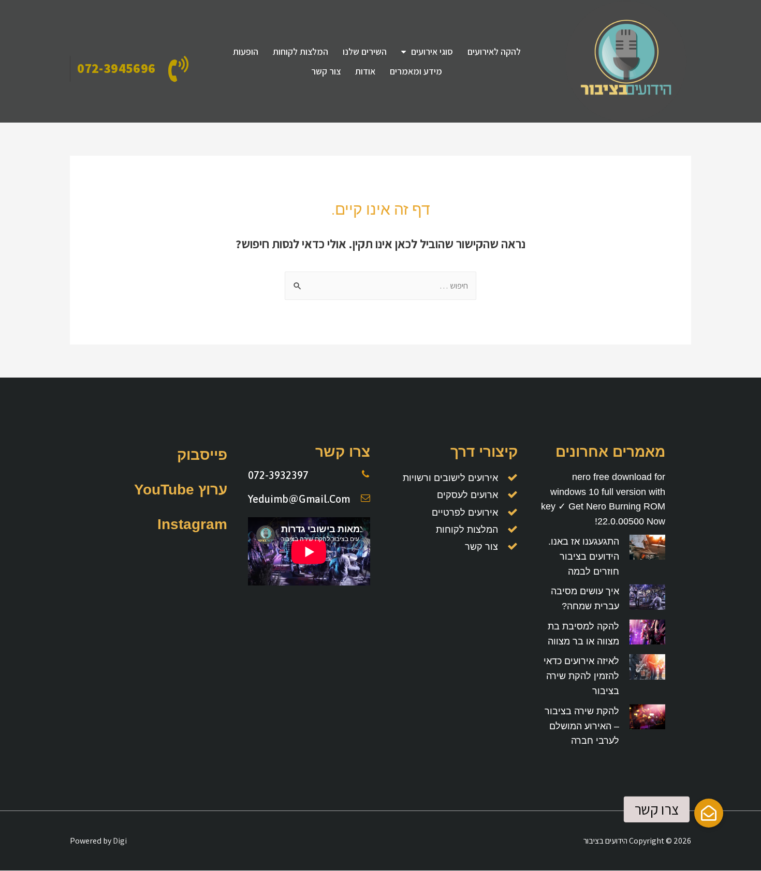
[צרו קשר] (708, 813)
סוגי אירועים (432, 51)
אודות (365, 71)
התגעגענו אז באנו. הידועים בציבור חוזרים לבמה (583, 556)
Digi (120, 840)
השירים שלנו (365, 51)
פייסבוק (202, 455)
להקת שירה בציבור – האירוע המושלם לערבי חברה (582, 726)
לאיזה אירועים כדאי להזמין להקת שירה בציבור (581, 676)
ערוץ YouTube (180, 490)
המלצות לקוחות (300, 51)
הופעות (245, 51)
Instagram (192, 524)
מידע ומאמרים (416, 71)
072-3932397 (278, 475)
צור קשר (326, 71)
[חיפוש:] (380, 285)
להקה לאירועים (494, 51)
